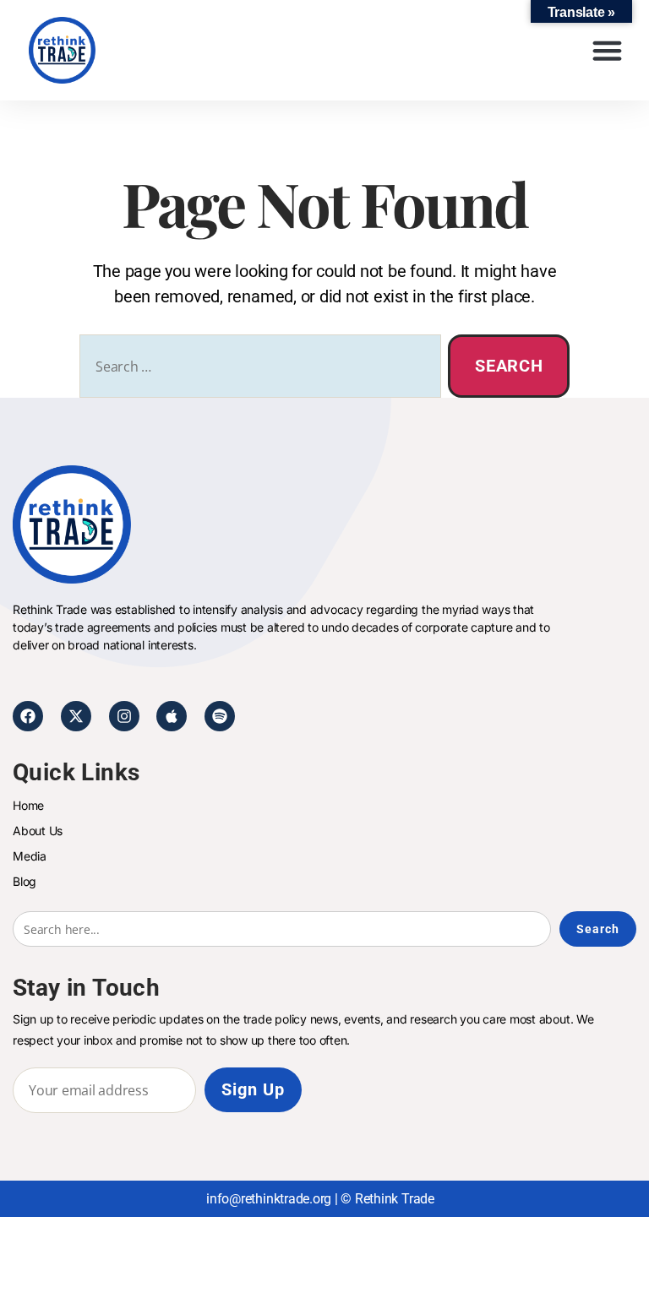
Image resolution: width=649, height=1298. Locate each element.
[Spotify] (220, 716)
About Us (38, 830)
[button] (606, 50)
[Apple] (171, 716)
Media (29, 856)
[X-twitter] (76, 716)
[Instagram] (124, 716)
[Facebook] (28, 716)
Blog (24, 881)
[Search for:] (257, 369)
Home (28, 805)
